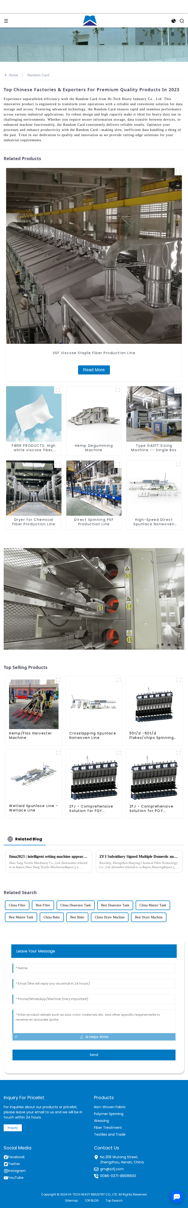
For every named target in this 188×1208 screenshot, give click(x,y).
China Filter (17, 905)
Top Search (114, 1200)
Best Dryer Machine (149, 917)
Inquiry (13, 1128)
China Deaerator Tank (75, 905)
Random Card (38, 75)
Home (13, 75)
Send (94, 1054)
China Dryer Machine (110, 917)
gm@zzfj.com (112, 1169)
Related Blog (28, 839)
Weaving (101, 1120)
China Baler (52, 917)
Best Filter (43, 905)
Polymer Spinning (108, 1113)
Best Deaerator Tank (115, 905)
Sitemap (71, 1200)
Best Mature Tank (21, 917)
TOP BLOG (92, 1200)
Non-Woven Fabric (110, 1107)
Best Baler (77, 917)
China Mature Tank (153, 905)
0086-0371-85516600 (118, 1175)
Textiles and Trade (110, 1134)
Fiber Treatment (108, 1127)
